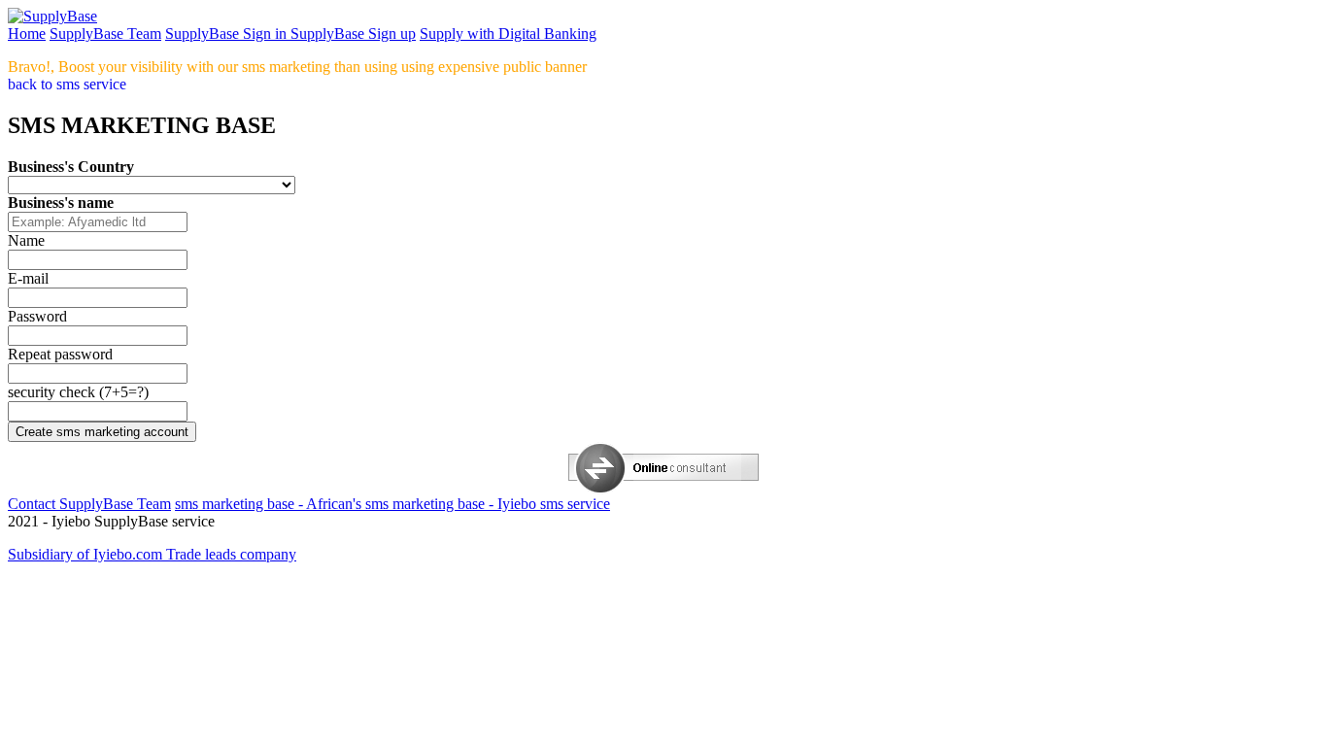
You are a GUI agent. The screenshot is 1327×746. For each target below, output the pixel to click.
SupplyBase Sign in (227, 33)
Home (27, 33)
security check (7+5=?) (78, 392)
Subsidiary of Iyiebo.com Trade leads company (152, 554)
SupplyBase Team (105, 33)
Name (26, 240)
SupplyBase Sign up (353, 33)
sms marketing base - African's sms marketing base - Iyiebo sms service (392, 503)
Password (37, 316)
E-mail (28, 278)
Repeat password (60, 354)
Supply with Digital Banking (508, 33)
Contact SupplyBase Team (89, 503)
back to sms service (67, 84)
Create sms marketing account (102, 431)
